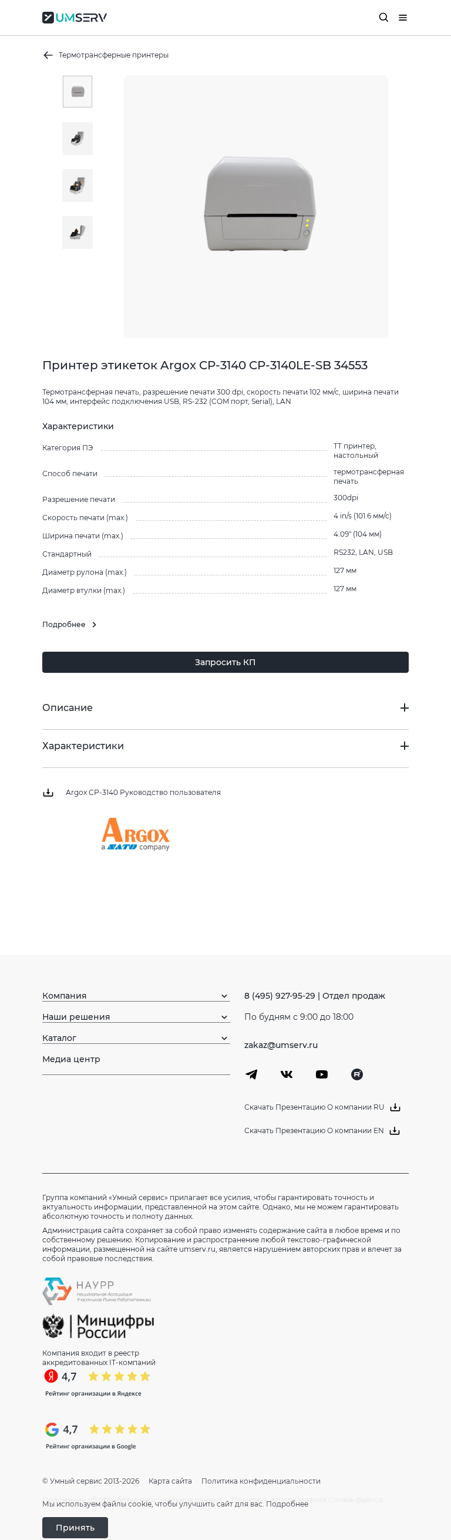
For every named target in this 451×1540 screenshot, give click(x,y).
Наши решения (76, 1017)
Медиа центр (71, 1059)
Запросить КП (225, 662)
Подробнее (287, 1503)
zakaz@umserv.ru (281, 1045)
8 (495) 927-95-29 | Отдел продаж (314, 995)
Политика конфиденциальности (261, 1481)
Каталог (59, 1038)
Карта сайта (170, 1481)
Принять (75, 1527)
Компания (64, 995)
